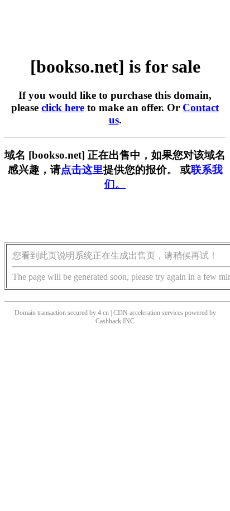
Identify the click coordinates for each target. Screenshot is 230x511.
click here (62, 107)
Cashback (108, 321)
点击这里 (82, 169)
